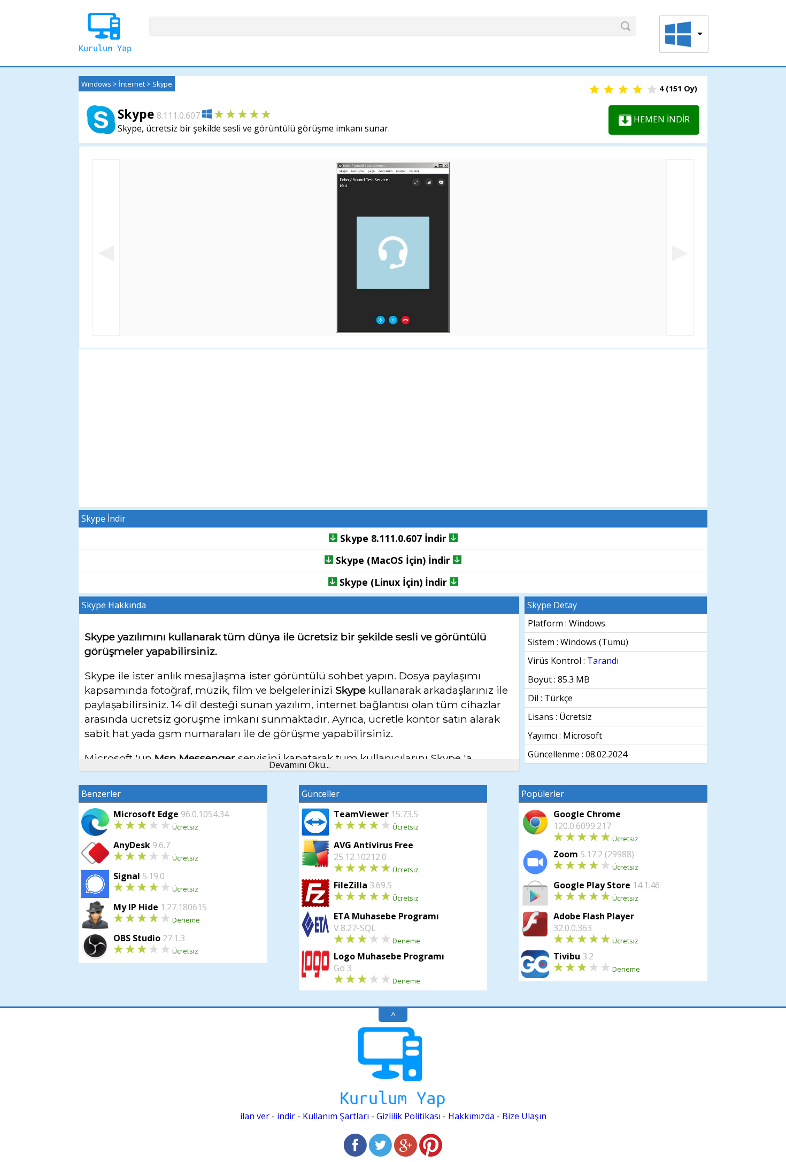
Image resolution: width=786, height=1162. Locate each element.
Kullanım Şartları (336, 1116)
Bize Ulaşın (524, 1116)
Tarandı (603, 661)
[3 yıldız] (623, 89)
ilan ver (254, 1116)
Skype (162, 84)
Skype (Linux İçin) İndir (393, 582)
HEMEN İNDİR (660, 119)
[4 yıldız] (637, 89)
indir (286, 1116)
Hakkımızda (471, 1116)
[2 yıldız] (609, 89)
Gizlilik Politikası (408, 1116)
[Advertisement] (393, 427)
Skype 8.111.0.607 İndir (393, 538)
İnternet (132, 84)
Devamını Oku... (299, 765)
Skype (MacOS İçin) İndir (393, 560)
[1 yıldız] (594, 89)
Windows (96, 84)
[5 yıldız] (652, 89)
